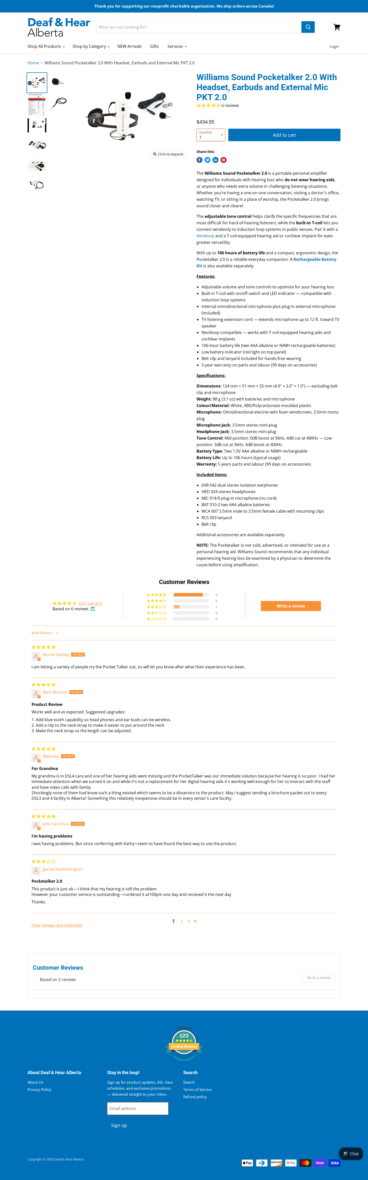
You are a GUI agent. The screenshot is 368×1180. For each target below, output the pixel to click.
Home (33, 63)
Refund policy (195, 1096)
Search (189, 1082)
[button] (209, 105)
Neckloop (205, 236)
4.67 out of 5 (90, 603)
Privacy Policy (39, 1089)
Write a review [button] (291, 606)
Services (175, 46)
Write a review (319, 977)
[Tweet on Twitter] (208, 160)
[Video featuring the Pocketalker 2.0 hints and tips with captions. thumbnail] (37, 125)
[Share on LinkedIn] (216, 160)
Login (334, 46)
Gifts (154, 46)
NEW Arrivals (129, 46)
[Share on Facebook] (200, 160)
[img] (44, 647)
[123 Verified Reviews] (184, 1063)
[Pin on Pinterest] (224, 160)
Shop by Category (90, 46)
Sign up (119, 1125)
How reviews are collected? (57, 925)
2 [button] (181, 921)
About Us (35, 1082)
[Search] (308, 27)
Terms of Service (197, 1089)
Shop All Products (45, 46)
